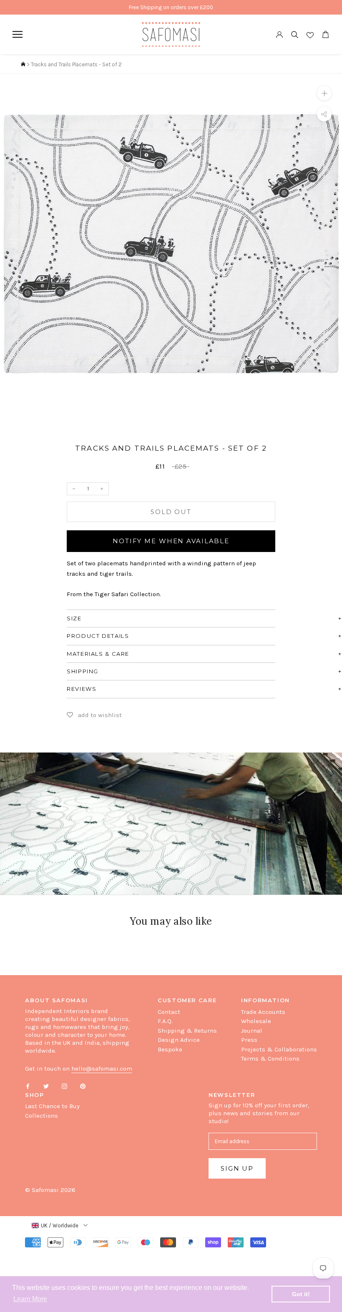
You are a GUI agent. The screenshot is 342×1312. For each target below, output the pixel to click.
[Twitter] (46, 1085)
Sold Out (171, 512)
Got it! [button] (301, 1294)
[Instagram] (64, 1085)
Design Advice (179, 1040)
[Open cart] (325, 34)
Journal (251, 1030)
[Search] (294, 34)
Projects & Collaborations (279, 1049)
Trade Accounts (263, 1012)
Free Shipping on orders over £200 (171, 7)
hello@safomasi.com (101, 1068)
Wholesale (256, 1021)
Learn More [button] (30, 1298)
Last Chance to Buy (52, 1106)
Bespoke (170, 1049)
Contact (169, 1012)
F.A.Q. (165, 1021)
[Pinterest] (83, 1085)
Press (249, 1040)
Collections (41, 1115)
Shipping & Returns (187, 1030)
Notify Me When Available (171, 541)
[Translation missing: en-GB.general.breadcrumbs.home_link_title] (23, 64)
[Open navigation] (18, 34)
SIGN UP (237, 1168)
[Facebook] (27, 1085)
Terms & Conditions (270, 1058)
